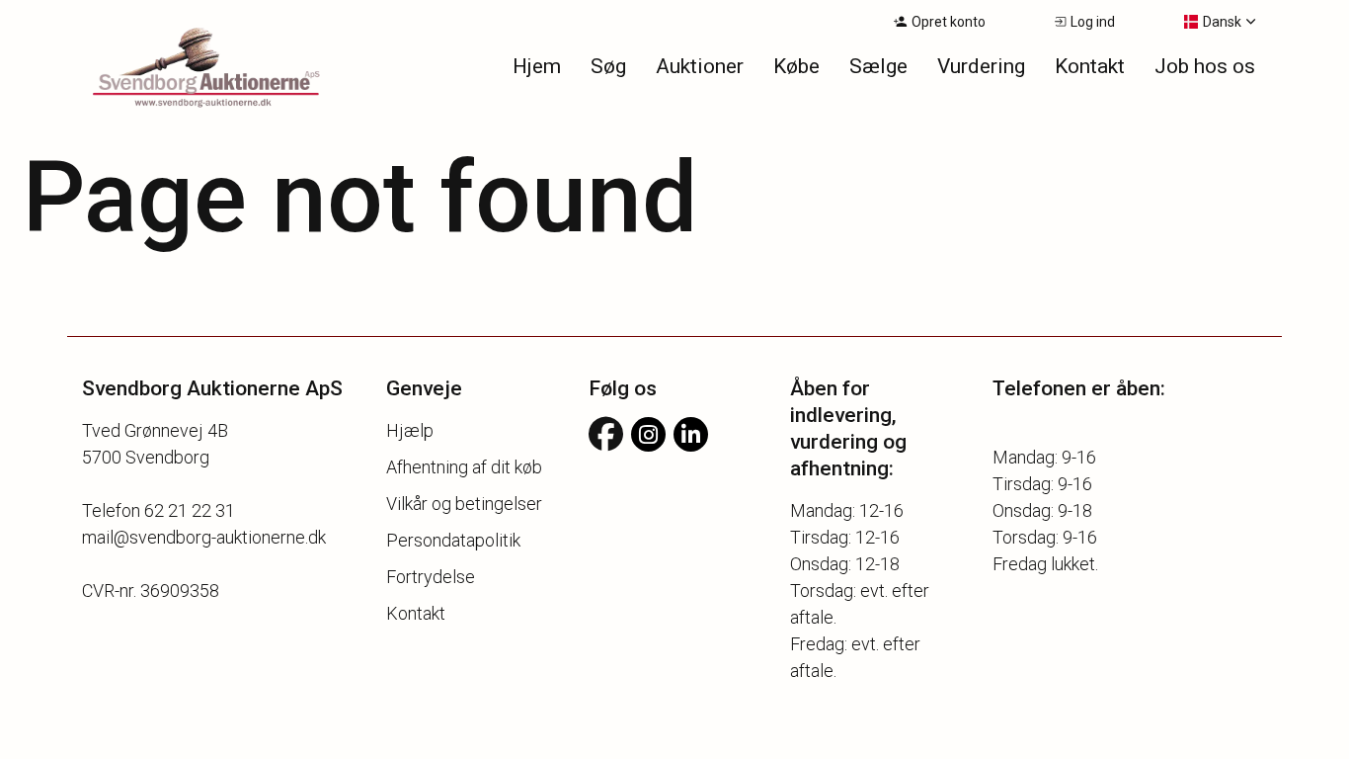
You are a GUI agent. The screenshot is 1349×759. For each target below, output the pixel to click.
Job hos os (1204, 66)
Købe (796, 66)
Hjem (537, 66)
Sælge (878, 66)
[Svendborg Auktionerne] (182, 69)
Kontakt (1090, 66)
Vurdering (981, 66)
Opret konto (949, 22)
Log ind (1093, 22)
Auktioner (700, 66)
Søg (608, 66)
